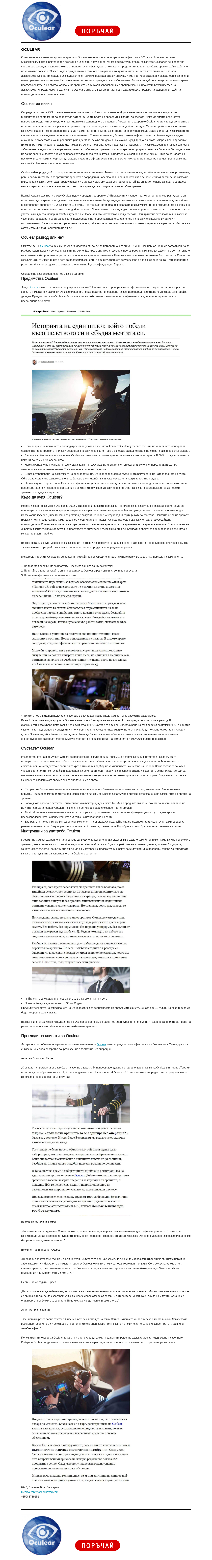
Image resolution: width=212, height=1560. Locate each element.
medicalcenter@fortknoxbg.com (39, 1492)
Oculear (45, 246)
